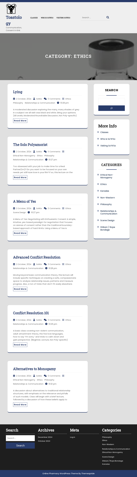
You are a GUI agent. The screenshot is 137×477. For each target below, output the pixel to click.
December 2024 (45, 437)
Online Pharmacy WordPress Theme (60, 473)
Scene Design (19, 212)
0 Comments (54, 99)
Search (108, 17)
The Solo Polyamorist (30, 144)
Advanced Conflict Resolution (36, 257)
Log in (72, 437)
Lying (17, 92)
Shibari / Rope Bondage (107, 228)
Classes (34, 18)
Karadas (104, 190)
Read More (20, 120)
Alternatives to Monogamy (34, 369)
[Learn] (111, 108)
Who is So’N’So (47, 18)
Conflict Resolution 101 (31, 313)
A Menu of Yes (24, 201)
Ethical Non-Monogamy (24, 155)
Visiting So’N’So (63, 18)
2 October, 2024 (23, 99)
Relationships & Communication (40, 103)
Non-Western (107, 197)
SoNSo (39, 99)
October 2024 (44, 441)
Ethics (68, 99)
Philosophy (18, 103)
